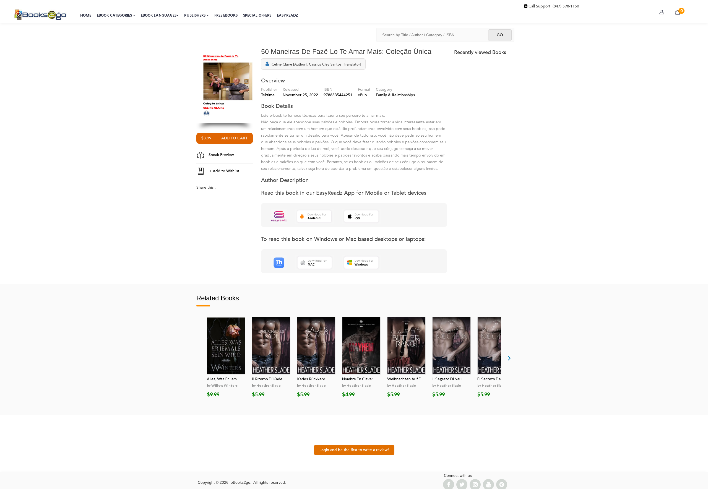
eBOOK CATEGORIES (115, 15)
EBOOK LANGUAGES (159, 15)
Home (85, 15)
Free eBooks (226, 15)
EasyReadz (287, 15)
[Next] (509, 358)
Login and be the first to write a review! (354, 450)
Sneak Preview (220, 155)
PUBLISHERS (195, 15)
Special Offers (257, 15)
